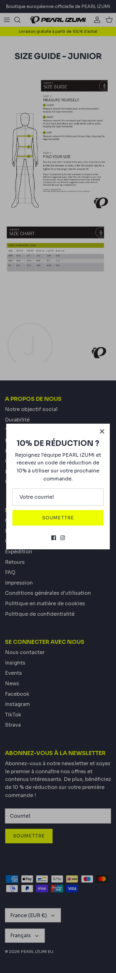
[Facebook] (53, 537)
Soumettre (58, 518)
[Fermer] (102, 431)
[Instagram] (62, 537)
